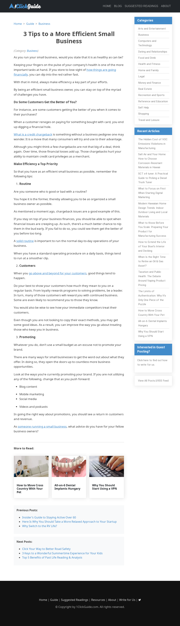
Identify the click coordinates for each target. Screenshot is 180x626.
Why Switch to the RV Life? (39, 526)
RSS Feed (163, 380)
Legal (141, 76)
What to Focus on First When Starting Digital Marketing (152, 193)
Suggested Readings (141, 6)
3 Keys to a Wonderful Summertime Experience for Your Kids (62, 553)
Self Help (143, 107)
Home (107, 6)
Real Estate (145, 89)
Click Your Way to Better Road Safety (46, 549)
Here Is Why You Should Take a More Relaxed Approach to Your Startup (69, 522)
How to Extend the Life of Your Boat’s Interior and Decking (152, 246)
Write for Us (127, 600)
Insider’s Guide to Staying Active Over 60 (49, 517)
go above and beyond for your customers (57, 273)
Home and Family (148, 70)
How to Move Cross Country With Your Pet (30, 488)
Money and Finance (149, 82)
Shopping (143, 113)
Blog (118, 6)
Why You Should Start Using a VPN (104, 487)
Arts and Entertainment (152, 28)
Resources (98, 600)
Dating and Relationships (152, 51)
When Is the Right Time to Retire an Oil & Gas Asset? (152, 261)
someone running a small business (42, 426)
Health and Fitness (149, 64)
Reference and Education (153, 101)
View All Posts (146, 380)
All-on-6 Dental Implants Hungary (67, 487)
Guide (30, 24)
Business (44, 24)
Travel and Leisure (148, 120)
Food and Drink (147, 57)
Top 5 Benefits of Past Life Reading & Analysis (52, 557)
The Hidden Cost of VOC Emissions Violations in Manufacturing (153, 144)
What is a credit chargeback (33, 134)
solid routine (25, 241)
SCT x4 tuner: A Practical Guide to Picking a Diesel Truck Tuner (153, 178)
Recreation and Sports (151, 95)
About (166, 6)
